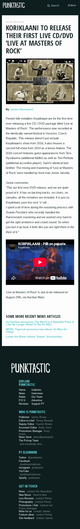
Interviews (37, 393)
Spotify (29, 477)
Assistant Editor (35, 427)
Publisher (32, 417)
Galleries (36, 389)
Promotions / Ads (36, 507)
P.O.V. (22, 400)
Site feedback (36, 518)
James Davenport (21, 109)
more (73, 5)
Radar (22, 396)
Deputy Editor (35, 424)
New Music (33, 494)
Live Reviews (35, 498)
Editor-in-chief (36, 420)
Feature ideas (35, 514)
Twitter (30, 457)
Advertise (36, 400)
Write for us (34, 511)
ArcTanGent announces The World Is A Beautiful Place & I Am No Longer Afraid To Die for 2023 (40, 323)
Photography (35, 501)
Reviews (23, 403)
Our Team (37, 396)
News (22, 393)
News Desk (36, 437)
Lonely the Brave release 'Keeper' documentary (34, 336)
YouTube (30, 473)
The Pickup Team (29, 440)
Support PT (37, 403)
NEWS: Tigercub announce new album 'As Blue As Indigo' (36, 330)
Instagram (31, 467)
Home (22, 389)
